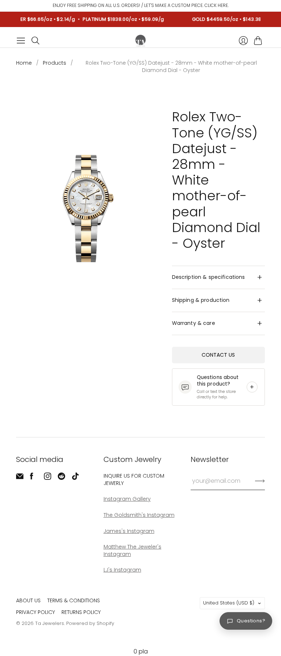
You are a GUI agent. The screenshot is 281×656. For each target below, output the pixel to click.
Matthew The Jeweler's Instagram (132, 550)
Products (54, 63)
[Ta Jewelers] (140, 40)
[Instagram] (47, 478)
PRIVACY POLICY (35, 612)
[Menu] (21, 40)
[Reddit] (61, 478)
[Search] (35, 41)
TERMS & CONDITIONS (73, 600)
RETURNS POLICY (81, 612)
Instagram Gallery (127, 499)
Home (24, 63)
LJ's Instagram (122, 569)
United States (228, 602)
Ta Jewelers (49, 623)
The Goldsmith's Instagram (139, 515)
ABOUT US (28, 600)
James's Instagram (129, 531)
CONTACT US (218, 355)
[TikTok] (75, 478)
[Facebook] (31, 478)
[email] (19, 478)
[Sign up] (260, 481)
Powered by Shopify (90, 623)
